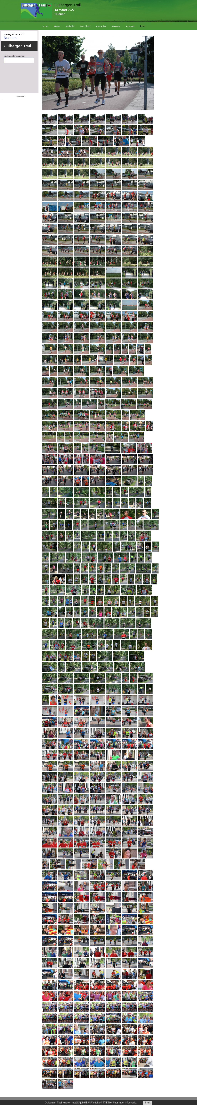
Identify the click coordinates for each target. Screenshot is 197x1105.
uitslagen (116, 26)
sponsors (130, 26)
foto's (142, 26)
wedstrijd (70, 26)
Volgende (149, 43)
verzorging (101, 26)
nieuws (57, 26)
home (45, 26)
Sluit (147, 1102)
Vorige (140, 43)
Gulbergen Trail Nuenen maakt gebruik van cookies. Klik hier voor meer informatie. (91, 1102)
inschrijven (85, 26)
